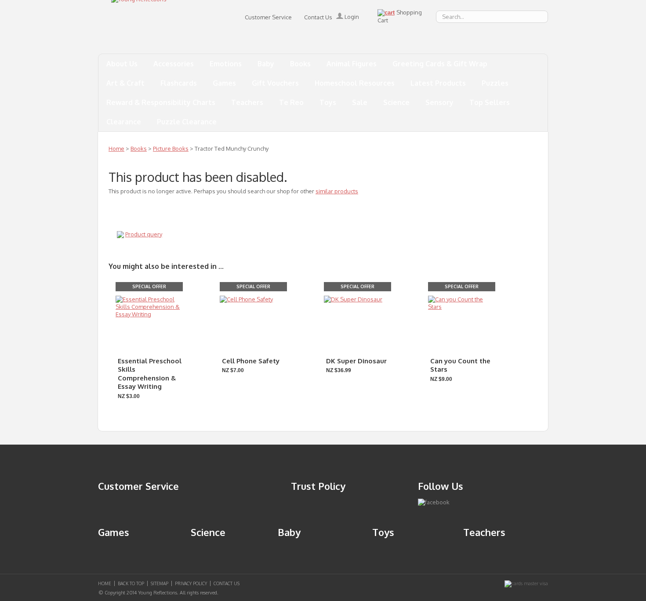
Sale (359, 102)
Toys (327, 102)
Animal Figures (352, 63)
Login (351, 16)
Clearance (123, 121)
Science (396, 102)
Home (116, 148)
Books (300, 63)
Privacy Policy (191, 583)
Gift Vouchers (275, 83)
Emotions (226, 63)
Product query (143, 234)
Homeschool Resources (355, 83)
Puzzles (495, 83)
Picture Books (171, 148)
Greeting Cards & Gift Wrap (439, 63)
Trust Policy (318, 486)
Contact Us (318, 17)
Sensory (439, 102)
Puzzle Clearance (187, 121)
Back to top (131, 583)
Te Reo (291, 102)
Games (224, 83)
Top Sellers (489, 102)
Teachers (247, 102)
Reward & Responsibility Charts (160, 102)
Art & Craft (125, 83)
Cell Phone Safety (250, 361)
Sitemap (159, 583)
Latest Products (438, 83)
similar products (337, 191)
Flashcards (178, 83)
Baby (266, 63)
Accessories (173, 63)
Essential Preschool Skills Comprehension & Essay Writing (149, 374)
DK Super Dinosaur (356, 361)
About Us (122, 63)
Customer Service (268, 17)
